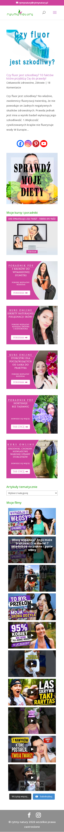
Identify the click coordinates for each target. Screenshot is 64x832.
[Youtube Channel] (43, 143)
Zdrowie (40, 82)
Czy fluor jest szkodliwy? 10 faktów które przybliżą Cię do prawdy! (30, 76)
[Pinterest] (35, 143)
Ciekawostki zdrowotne (20, 82)
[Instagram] (28, 143)
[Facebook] (20, 143)
